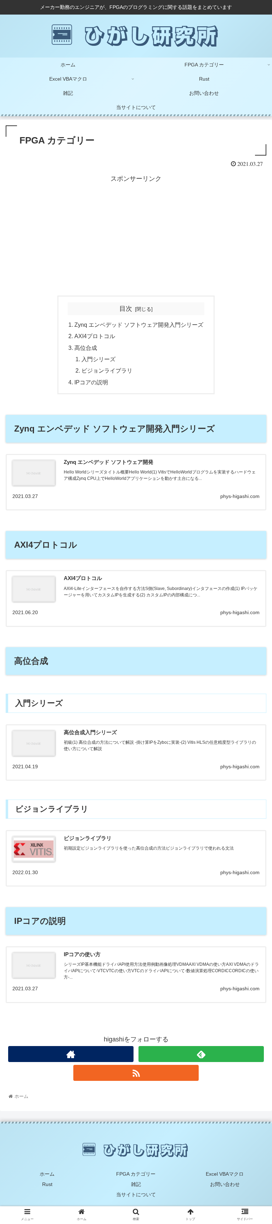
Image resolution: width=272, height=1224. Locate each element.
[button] (251, 820)
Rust (47, 1184)
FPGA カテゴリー (135, 1174)
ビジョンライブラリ (106, 370)
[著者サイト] (70, 1054)
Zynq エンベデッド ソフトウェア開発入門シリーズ (138, 324)
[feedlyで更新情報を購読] (201, 1054)
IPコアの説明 (91, 382)
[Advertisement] (136, 234)
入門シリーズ (98, 359)
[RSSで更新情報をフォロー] (135, 1073)
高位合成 (85, 348)
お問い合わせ (225, 1184)
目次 (125, 308)
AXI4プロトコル (94, 336)
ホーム (47, 1174)
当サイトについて (136, 1194)
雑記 (136, 1184)
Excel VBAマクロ (225, 1174)
